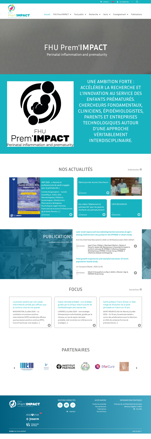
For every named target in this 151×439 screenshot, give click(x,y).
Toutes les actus (133, 169)
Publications (136, 14)
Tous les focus (134, 289)
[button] (14, 367)
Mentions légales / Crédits (133, 406)
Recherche (93, 14)
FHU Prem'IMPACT (20, 431)
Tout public (79, 14)
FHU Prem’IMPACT (61, 14)
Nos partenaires (100, 406)
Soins (105, 14)
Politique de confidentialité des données (128, 404)
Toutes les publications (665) (59, 242)
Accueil (47, 14)
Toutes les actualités (99, 404)
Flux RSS (139, 409)
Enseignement (119, 14)
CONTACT (106, 2)
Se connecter (124, 2)
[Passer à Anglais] (113, 1)
